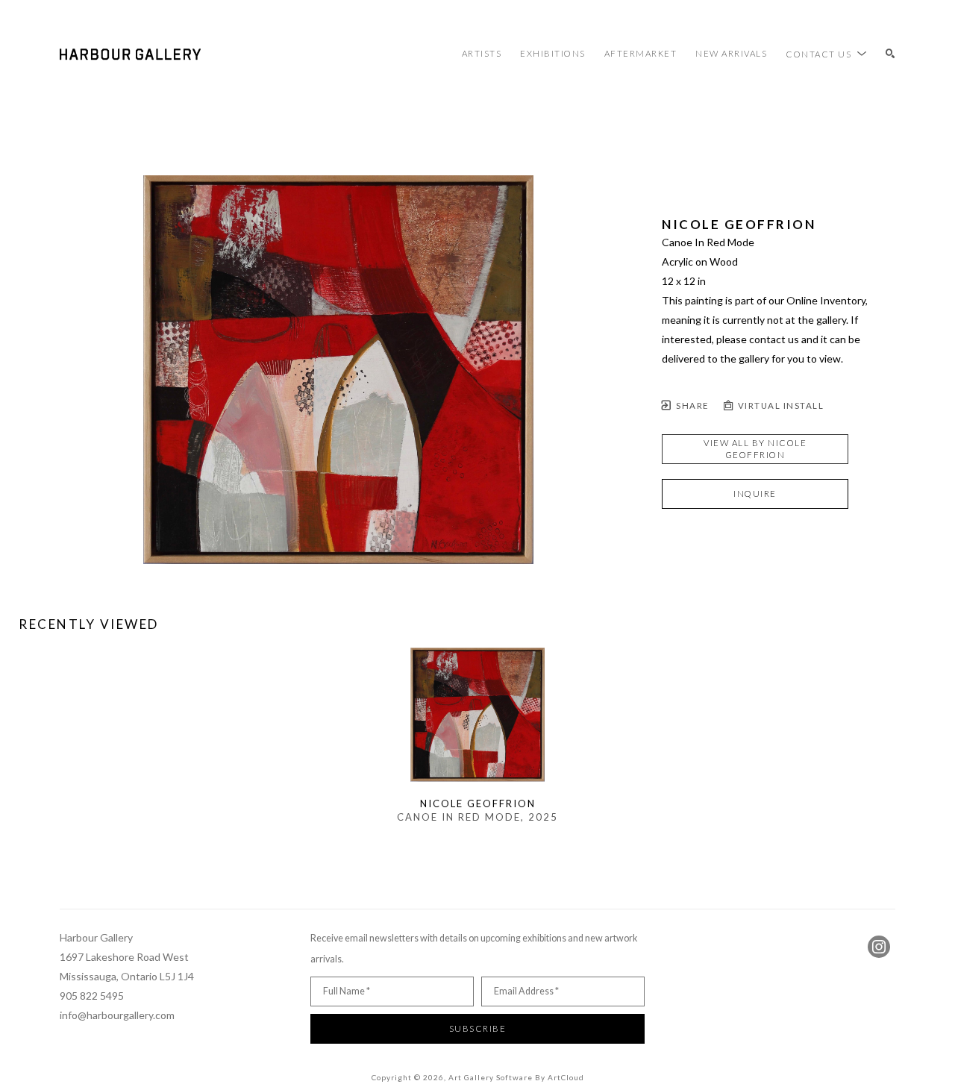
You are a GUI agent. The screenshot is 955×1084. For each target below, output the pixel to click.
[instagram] (879, 947)
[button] (826, 53)
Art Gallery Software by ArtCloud (516, 1077)
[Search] (890, 54)
